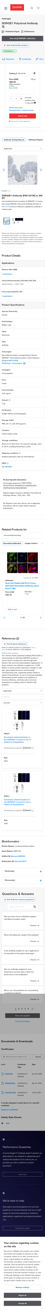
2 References (28, 31)
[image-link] (22, 169)
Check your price (16, 107)
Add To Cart (22, 116)
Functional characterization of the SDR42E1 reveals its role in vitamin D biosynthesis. (17, 739)
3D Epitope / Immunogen (12, 363)
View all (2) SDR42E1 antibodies (22, 38)
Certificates (26, 59)
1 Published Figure (11, 31)
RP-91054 (14, 360)
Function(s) (9, 871)
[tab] (22, 871)
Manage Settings (22, 1287)
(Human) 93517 (21, 861)
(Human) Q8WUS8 (18, 856)
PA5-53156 (6, 206)
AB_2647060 (7, 467)
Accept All (22, 1303)
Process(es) (10, 880)
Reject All (22, 1295)
